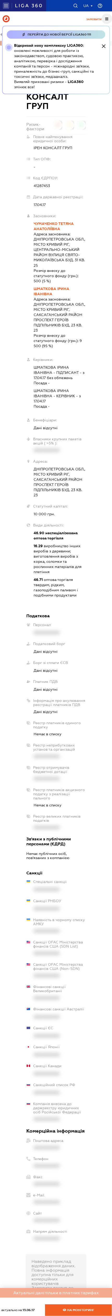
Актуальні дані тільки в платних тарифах (56, 1293)
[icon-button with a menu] (107, 18)
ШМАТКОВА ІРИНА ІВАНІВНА (51, 291)
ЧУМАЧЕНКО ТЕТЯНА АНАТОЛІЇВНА (54, 226)
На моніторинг (80, 1310)
